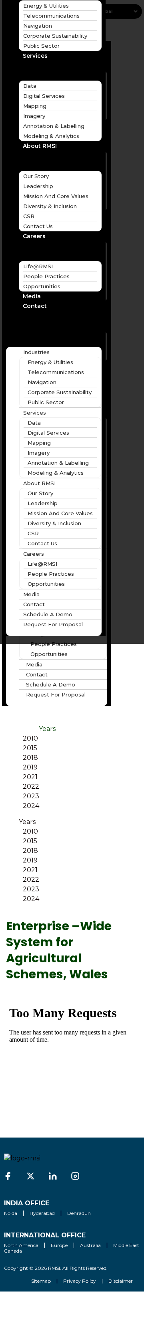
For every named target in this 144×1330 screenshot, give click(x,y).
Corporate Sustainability (55, 35)
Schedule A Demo (50, 684)
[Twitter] (30, 1176)
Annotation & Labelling (53, 126)
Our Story (36, 176)
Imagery (34, 116)
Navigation (37, 25)
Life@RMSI (38, 266)
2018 (30, 757)
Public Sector (41, 46)
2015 (30, 748)
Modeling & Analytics (51, 136)
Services (35, 55)
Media (34, 664)
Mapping (34, 106)
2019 (30, 767)
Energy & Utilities (50, 362)
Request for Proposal (56, 694)
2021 (30, 777)
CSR (28, 216)
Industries (36, 352)
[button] (54, 322)
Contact (37, 674)
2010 (30, 738)
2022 (31, 786)
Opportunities (49, 654)
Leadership (38, 186)
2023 (31, 796)
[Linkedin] (53, 1176)
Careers (34, 236)
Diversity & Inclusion (50, 206)
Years (47, 729)
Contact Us (38, 226)
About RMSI (40, 146)
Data (29, 86)
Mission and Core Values (55, 196)
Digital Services (44, 96)
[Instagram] (75, 1176)
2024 (31, 806)
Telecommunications (51, 15)
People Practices (53, 644)
